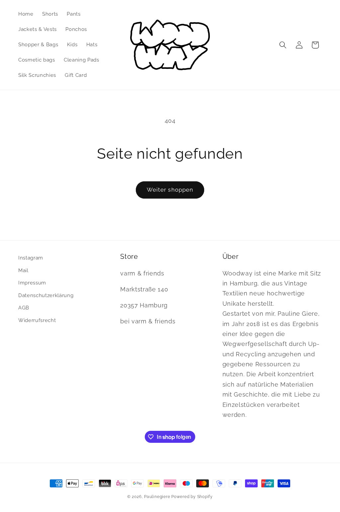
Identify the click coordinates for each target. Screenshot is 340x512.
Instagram (30, 258)
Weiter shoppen (170, 189)
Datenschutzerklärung (45, 295)
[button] (283, 45)
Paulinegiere (157, 496)
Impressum (32, 283)
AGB (23, 308)
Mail (23, 270)
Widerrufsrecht (37, 320)
